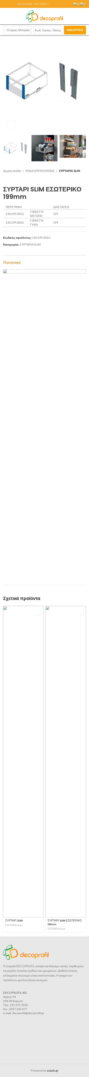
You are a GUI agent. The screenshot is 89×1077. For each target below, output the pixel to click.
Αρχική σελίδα (12, 171)
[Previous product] (5, 179)
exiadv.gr (52, 1070)
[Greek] (83, 3)
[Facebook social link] (5, 4)
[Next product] (13, 179)
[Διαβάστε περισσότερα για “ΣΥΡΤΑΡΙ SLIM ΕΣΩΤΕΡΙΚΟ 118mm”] (80, 611)
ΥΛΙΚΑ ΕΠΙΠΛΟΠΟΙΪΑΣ (40, 171)
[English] (76, 3)
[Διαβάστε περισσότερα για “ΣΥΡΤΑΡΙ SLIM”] (37, 611)
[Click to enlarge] (11, 125)
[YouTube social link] (10, 4)
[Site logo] (44, 16)
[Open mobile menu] (4, 16)
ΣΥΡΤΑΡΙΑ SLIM (69, 171)
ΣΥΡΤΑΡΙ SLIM (14, 920)
